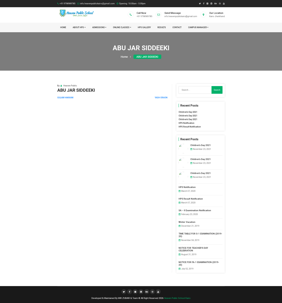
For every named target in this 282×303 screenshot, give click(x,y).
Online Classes (121, 27)
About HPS (78, 27)
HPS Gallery (144, 27)
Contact (177, 27)
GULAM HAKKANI (65, 97)
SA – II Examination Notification (195, 210)
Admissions (98, 27)
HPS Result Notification (190, 127)
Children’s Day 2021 (188, 112)
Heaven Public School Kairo (177, 298)
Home (63, 27)
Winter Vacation (187, 222)
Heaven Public (70, 85)
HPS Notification (186, 123)
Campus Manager (197, 27)
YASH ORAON (161, 97)
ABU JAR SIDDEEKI (147, 56)
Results (161, 27)
